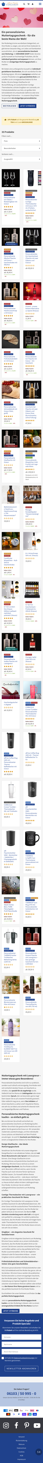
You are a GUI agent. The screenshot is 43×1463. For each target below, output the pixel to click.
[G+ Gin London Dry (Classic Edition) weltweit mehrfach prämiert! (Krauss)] (11, 589)
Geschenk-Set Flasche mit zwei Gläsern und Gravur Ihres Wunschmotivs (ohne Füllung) (31, 412)
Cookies (21, 1452)
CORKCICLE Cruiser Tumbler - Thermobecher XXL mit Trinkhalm (10, 808)
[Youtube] (37, 1425)
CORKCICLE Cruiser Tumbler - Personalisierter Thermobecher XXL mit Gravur (31, 711)
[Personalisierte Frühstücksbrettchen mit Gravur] (11, 339)
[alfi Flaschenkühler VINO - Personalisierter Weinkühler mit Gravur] (32, 789)
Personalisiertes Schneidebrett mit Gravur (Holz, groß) (10, 410)
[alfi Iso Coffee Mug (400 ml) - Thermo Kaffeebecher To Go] (32, 740)
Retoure (21, 1444)
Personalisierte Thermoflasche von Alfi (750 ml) (31, 1004)
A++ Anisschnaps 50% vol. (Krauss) (31, 554)
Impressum (21, 1459)
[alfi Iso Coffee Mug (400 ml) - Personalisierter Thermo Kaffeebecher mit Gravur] (11, 740)
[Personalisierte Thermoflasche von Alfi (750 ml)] (32, 985)
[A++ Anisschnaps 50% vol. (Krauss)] (32, 541)
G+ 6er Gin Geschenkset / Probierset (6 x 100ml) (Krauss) (31, 608)
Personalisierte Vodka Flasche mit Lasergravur (10, 661)
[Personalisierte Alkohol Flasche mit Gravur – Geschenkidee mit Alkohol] (11, 236)
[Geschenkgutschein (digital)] (11, 690)
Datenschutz (21, 1448)
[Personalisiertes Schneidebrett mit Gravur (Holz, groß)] (11, 389)
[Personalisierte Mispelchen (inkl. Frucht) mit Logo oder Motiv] (32, 438)
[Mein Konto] (33, 4)
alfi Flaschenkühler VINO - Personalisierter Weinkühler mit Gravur (31, 812)
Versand (21, 1437)
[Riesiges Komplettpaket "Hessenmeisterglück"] (32, 494)
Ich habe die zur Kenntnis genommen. (21, 1359)
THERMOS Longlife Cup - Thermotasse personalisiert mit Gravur (31, 860)
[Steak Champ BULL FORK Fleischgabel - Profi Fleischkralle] (11, 885)
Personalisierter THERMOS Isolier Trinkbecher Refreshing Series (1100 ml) (10, 957)
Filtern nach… (7, 136)
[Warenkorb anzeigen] (28, 4)
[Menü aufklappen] (40, 4)
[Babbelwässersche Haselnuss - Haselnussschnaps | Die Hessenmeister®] (11, 494)
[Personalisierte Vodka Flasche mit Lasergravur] (11, 642)
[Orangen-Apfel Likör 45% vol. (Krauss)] (32, 642)
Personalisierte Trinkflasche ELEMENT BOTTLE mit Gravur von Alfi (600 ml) (10, 1049)
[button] (8, 207)
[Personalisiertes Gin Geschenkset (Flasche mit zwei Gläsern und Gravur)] (32, 236)
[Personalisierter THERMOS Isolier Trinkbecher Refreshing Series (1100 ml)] (11, 936)
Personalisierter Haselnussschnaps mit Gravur (10, 310)
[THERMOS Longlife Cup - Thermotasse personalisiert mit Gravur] (32, 838)
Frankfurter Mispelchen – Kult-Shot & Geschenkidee (11, 561)
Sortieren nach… (8, 154)
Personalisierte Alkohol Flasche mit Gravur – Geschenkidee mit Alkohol (10, 260)
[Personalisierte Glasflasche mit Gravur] (11, 438)
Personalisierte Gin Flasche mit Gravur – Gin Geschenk (31, 360)
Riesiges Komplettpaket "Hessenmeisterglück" (31, 513)
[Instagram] (6, 1425)
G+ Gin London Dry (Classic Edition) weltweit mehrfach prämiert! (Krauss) (10, 611)
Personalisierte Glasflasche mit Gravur (9, 460)
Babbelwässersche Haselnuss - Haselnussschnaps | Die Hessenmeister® (10, 511)
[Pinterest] (26, 1425)
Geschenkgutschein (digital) (11, 703)
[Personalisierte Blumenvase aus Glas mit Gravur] (11, 985)
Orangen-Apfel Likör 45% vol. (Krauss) (30, 659)
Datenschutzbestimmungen (24, 1358)
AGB (21, 1455)
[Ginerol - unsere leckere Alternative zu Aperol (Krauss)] (32, 291)
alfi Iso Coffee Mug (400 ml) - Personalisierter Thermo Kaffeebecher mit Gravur (10, 763)
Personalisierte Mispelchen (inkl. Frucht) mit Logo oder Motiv (31, 463)
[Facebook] (16, 1425)
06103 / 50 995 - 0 (21, 1393)
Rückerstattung (21, 1440)
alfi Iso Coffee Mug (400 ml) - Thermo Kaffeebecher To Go (32, 756)
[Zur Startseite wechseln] (10, 4)
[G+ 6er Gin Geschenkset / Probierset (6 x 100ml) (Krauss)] (32, 589)
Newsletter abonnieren (21, 1368)
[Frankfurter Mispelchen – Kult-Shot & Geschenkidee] (11, 541)
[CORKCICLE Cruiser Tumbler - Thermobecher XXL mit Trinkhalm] (11, 789)
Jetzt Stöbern (27, 106)
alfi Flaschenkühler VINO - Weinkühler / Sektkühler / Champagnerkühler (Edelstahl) (10, 856)
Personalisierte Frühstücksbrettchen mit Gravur (10, 359)
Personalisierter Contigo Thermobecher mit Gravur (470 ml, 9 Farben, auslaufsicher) (31, 204)
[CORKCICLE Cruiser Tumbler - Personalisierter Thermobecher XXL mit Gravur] (32, 690)
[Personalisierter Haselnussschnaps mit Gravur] (11, 291)
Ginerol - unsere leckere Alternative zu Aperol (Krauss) (32, 308)
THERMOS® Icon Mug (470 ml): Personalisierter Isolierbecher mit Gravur (31, 906)
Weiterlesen (9, 106)
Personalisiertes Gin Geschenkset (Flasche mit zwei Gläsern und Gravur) (31, 258)
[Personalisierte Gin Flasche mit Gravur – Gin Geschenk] (32, 339)
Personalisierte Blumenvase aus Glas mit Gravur (10, 1002)
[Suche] (24, 4)
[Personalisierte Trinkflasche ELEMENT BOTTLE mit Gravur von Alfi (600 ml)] (11, 1027)
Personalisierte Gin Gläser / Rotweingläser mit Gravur (10, 200)
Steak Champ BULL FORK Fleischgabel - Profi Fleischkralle (10, 908)
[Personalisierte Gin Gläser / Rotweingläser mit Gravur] (11, 178)
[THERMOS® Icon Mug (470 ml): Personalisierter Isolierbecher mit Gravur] (32, 885)
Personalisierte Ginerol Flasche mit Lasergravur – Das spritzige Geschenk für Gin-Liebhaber (32, 958)
